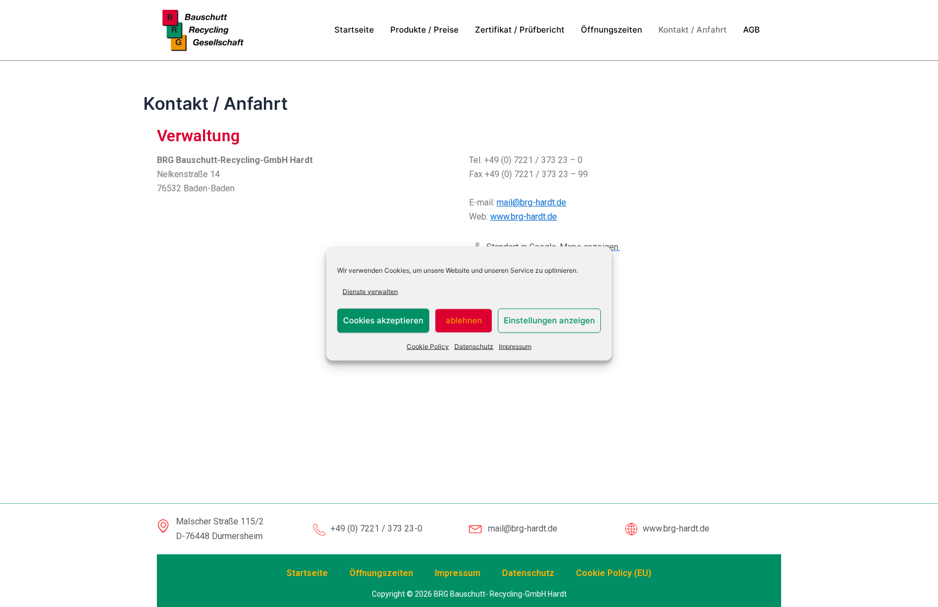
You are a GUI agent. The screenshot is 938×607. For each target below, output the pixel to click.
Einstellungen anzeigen (549, 320)
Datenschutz (473, 346)
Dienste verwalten (370, 291)
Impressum (515, 346)
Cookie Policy (428, 346)
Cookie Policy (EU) (613, 573)
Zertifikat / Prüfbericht (520, 29)
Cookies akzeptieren (383, 320)
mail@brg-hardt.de (531, 202)
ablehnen (464, 320)
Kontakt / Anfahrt (692, 29)
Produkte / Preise (424, 29)
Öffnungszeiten (611, 29)
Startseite (354, 29)
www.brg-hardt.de (523, 216)
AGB (751, 29)
